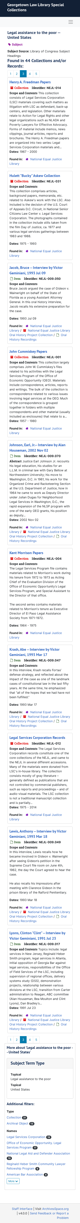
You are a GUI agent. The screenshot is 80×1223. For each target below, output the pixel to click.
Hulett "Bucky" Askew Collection (34, 175)
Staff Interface (22, 1209)
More (11, 1181)
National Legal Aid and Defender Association (38, 1153)
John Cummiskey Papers (28, 351)
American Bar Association (25, 1174)
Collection (14, 1117)
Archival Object (18, 1123)
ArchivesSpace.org (55, 1209)
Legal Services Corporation (26, 1137)
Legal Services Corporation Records (37, 737)
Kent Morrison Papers (26, 552)
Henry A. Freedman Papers (30, 82)
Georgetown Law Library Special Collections (35, 7)
